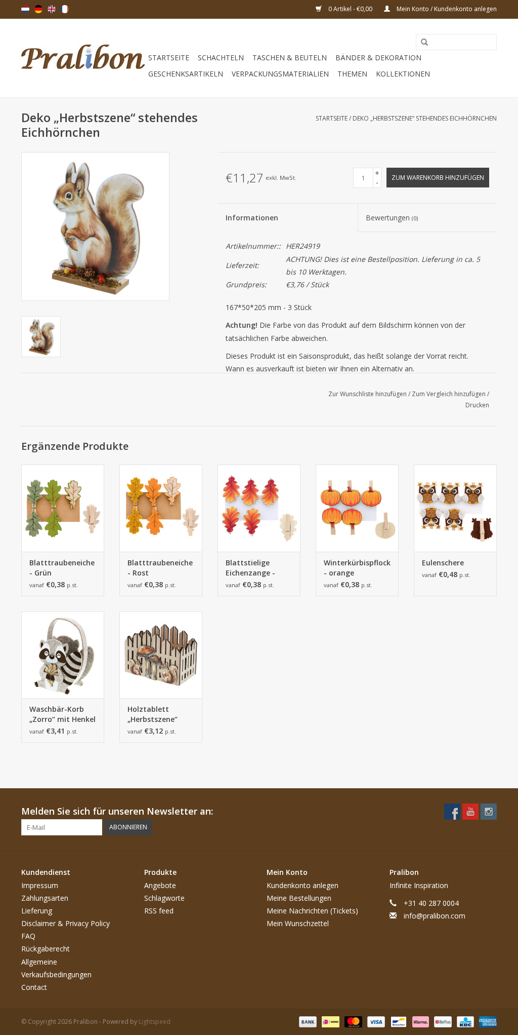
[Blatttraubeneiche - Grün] (62, 508)
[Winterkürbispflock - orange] (357, 508)
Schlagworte (164, 898)
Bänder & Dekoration (378, 57)
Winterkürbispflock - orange (357, 568)
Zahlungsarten (44, 898)
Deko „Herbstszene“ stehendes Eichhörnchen (425, 118)
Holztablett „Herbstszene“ (152, 714)
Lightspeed (154, 1021)
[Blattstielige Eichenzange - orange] (259, 508)
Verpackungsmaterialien (280, 74)
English (52, 9)
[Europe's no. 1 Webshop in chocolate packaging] (83, 58)
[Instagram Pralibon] (489, 811)
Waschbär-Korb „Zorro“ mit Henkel (62, 714)
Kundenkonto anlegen (302, 885)
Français (65, 9)
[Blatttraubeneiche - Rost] (160, 508)
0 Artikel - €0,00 (350, 9)
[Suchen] (421, 42)
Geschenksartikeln (185, 74)
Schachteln (221, 57)
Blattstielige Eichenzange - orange (250, 568)
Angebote (160, 885)
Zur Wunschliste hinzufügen (368, 394)
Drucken (477, 405)
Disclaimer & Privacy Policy (65, 923)
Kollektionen (403, 74)
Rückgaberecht (45, 948)
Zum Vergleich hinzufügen (449, 394)
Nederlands (25, 9)
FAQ (28, 936)
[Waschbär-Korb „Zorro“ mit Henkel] (62, 655)
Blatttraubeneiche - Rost (160, 568)
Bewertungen (392, 217)
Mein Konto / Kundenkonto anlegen (446, 9)
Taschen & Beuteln (289, 57)
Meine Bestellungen (299, 898)
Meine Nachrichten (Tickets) (312, 910)
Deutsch (38, 9)
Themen (352, 74)
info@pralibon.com (434, 916)
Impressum (39, 885)
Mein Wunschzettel (298, 923)
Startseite (168, 57)
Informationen (252, 217)
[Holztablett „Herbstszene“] (160, 655)
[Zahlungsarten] (306, 1021)
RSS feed (159, 910)
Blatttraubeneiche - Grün (62, 568)
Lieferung (36, 910)
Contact (34, 987)
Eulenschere (443, 562)
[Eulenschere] (455, 508)
